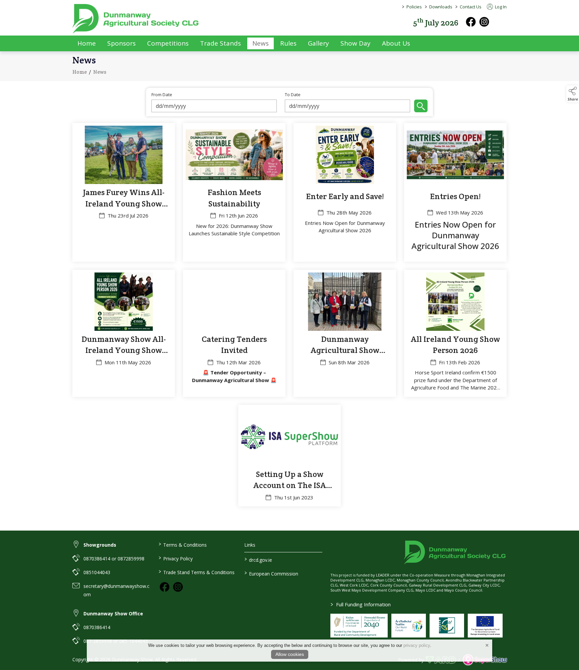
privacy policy (416, 645)
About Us (396, 43)
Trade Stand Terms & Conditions (196, 571)
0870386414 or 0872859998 (113, 558)
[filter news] (421, 106)
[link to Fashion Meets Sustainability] (234, 192)
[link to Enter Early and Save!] (345, 192)
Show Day (355, 43)
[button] (502, 22)
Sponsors (121, 43)
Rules (288, 43)
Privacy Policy (175, 558)
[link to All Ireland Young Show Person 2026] (455, 333)
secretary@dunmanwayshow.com (116, 590)
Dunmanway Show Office (113, 613)
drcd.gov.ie (258, 559)
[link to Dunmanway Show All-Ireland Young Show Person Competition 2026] (123, 333)
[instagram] (484, 22)
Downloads (440, 7)
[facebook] (471, 22)
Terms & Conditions (182, 544)
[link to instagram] (178, 587)
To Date (293, 95)
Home (86, 43)
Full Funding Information (361, 604)
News (260, 43)
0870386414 (96, 627)
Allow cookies (289, 654)
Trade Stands (220, 43)
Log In (500, 7)
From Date (161, 95)
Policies (414, 7)
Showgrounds (99, 545)
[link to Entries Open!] (455, 192)
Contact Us (470, 7)
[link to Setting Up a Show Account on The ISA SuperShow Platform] (289, 456)
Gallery (318, 43)
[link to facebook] (164, 587)
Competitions (168, 43)
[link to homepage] (136, 19)
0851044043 (96, 572)
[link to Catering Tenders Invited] (234, 333)
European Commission (271, 573)
